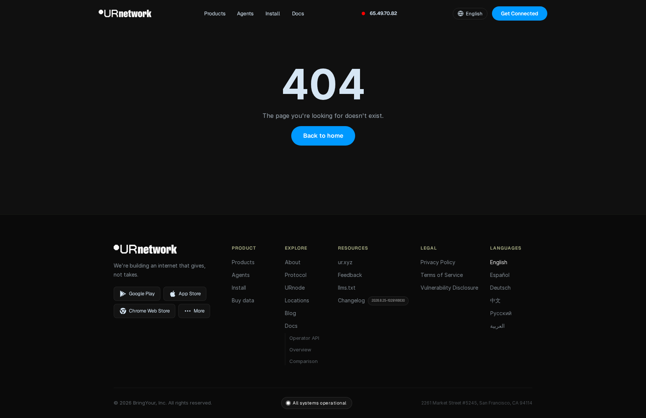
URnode (295, 287)
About (293, 262)
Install (272, 13)
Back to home (323, 136)
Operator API (304, 338)
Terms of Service (442, 275)
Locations (297, 300)
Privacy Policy (438, 262)
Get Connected (519, 13)
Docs (298, 13)
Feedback (350, 275)
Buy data (243, 300)
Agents (245, 13)
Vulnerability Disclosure (449, 287)
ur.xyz (345, 262)
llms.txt (347, 287)
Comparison (303, 361)
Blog (290, 313)
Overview (300, 350)
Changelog (371, 300)
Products (214, 13)
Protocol (296, 275)
